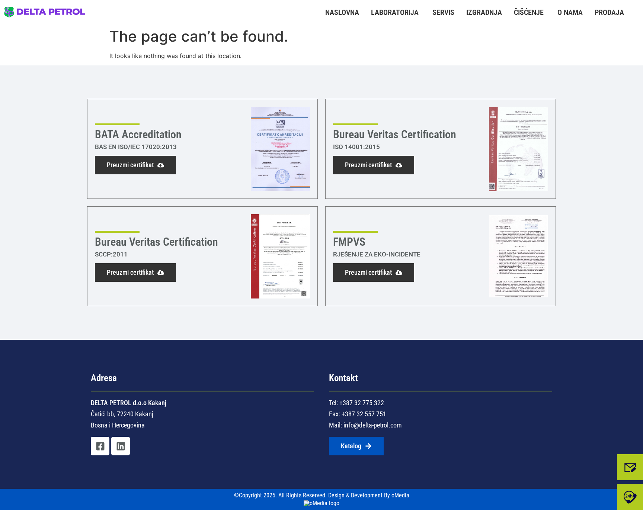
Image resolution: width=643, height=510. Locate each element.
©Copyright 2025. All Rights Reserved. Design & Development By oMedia (321, 496)
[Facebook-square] (100, 446)
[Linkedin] (120, 446)
